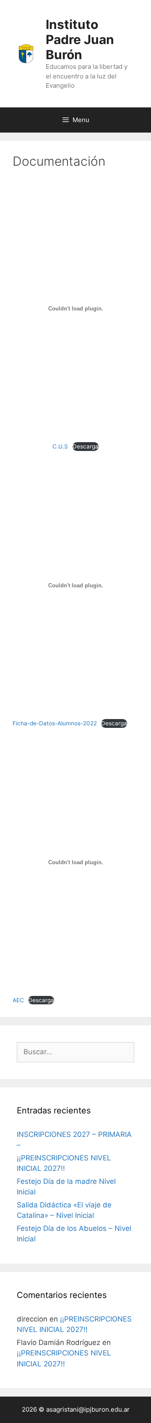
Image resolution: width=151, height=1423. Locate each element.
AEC (18, 1000)
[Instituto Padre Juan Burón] (26, 53)
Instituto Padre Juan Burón (80, 39)
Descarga (86, 446)
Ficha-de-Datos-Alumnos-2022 (55, 723)
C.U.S (60, 446)
